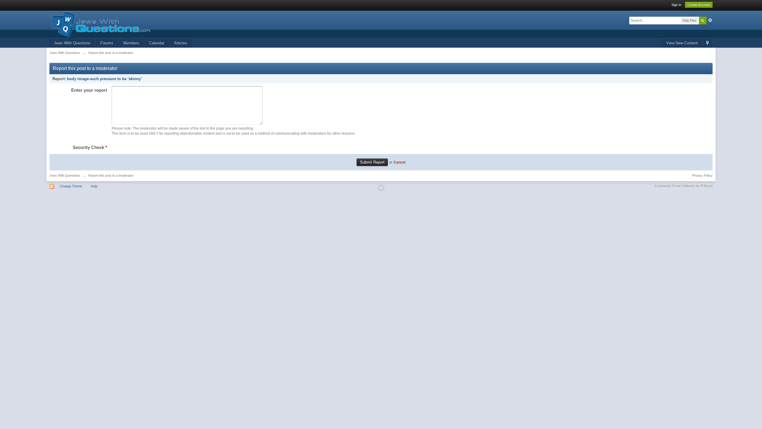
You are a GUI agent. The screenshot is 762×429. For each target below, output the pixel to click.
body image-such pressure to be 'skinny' (104, 79)
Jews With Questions (72, 43)
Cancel (399, 162)
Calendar (156, 43)
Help (94, 186)
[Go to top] (381, 187)
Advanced (710, 20)
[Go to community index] (99, 23)
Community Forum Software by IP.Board (684, 186)
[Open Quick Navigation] (707, 43)
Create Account (699, 5)
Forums (106, 43)
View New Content (682, 43)
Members (131, 43)
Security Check (90, 147)
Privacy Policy (702, 175)
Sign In (676, 5)
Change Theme (71, 186)
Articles (180, 43)
